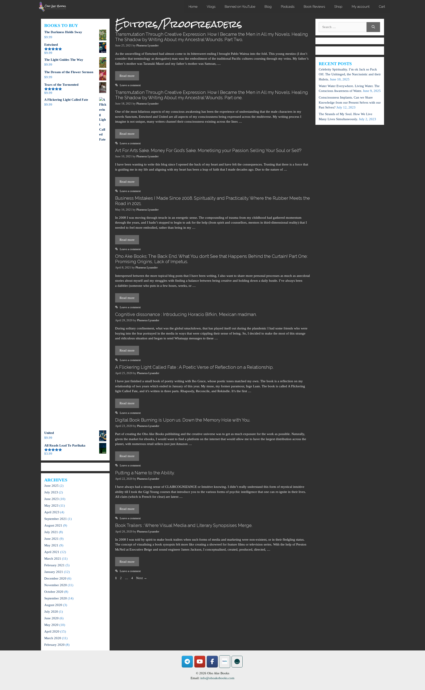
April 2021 (51, 552)
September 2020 (55, 598)
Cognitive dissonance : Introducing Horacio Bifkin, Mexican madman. (186, 314)
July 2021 (51, 532)
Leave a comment (130, 85)
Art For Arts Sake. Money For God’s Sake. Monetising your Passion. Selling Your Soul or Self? (208, 150)
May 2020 (51, 625)
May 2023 (51, 505)
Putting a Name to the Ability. (144, 472)
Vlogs (211, 7)
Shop (338, 7)
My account (360, 7)
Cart (382, 7)
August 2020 (53, 605)
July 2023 (51, 492)
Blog (268, 7)
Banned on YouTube (240, 7)
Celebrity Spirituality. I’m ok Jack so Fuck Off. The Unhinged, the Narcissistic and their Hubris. (350, 74)
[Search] (373, 27)
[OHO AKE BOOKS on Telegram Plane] (187, 661)
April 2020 (51, 631)
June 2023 (51, 499)
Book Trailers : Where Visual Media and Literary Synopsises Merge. (183, 525)
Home (193, 7)
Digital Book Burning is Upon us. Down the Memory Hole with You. (182, 420)
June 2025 (51, 485)
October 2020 (53, 591)
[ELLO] (237, 661)
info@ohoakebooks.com (217, 678)
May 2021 (51, 545)
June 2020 (51, 618)
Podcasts (287, 7)
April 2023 (51, 512)
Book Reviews (314, 7)
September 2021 (55, 519)
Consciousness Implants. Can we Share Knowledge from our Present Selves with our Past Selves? (350, 102)
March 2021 (52, 558)
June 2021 (51, 538)
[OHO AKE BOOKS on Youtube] (199, 661)
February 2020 (54, 644)
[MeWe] (224, 661)
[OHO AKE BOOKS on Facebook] (212, 661)
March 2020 (52, 638)
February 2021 (54, 565)
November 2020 (55, 585)
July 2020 (51, 611)
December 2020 (55, 578)
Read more (127, 76)
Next (141, 578)
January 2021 (53, 572)
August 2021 (53, 525)
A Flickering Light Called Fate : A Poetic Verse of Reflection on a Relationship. (194, 367)
